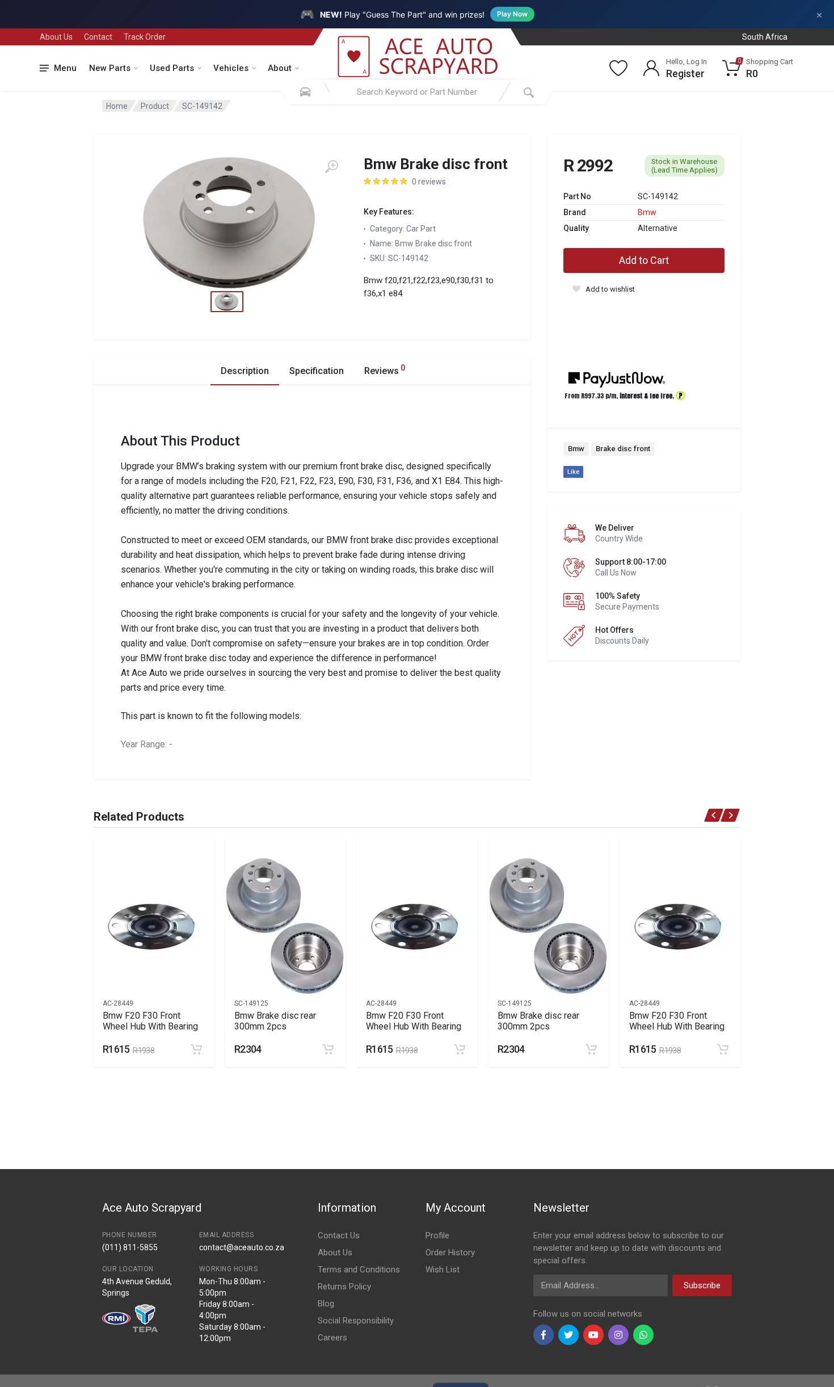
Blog (326, 1303)
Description (245, 370)
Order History (450, 1252)
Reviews (384, 369)
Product (155, 106)
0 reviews (429, 181)
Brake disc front (623, 448)
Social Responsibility (356, 1320)
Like (573, 472)
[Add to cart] (196, 1049)
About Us (56, 37)
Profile (437, 1235)
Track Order (145, 37)
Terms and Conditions (359, 1269)
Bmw (647, 212)
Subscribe (702, 1285)
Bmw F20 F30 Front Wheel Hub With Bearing (150, 1021)
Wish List (443, 1269)
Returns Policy (344, 1286)
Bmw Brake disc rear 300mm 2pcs (275, 1021)
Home (117, 106)
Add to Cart (644, 260)
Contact (98, 37)
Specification (316, 370)
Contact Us (339, 1235)
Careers (332, 1338)
